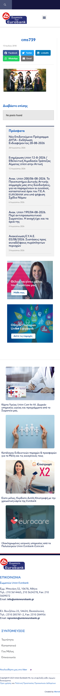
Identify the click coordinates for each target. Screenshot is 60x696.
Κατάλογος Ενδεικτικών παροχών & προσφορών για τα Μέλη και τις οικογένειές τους (29, 454)
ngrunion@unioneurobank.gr (23, 618)
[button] (44, 17)
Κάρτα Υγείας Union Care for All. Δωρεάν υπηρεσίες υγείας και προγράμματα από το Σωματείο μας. (25, 407)
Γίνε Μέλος (7, 651)
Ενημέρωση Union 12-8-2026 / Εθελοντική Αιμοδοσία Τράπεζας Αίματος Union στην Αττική (30, 161)
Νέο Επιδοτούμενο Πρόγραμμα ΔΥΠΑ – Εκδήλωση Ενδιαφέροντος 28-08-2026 (28, 140)
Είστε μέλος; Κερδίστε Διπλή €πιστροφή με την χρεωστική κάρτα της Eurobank (28, 499)
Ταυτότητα (7, 639)
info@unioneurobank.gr (20, 599)
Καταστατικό (8, 645)
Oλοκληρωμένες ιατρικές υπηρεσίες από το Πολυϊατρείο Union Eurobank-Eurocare (26, 544)
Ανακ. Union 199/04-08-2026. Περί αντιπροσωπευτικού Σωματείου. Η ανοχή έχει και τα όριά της (28, 217)
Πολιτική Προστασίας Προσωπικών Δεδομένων (35, 683)
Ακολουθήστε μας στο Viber (13, 669)
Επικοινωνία (8, 657)
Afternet (57, 691)
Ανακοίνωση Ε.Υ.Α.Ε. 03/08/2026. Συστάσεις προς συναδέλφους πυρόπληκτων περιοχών (27, 241)
